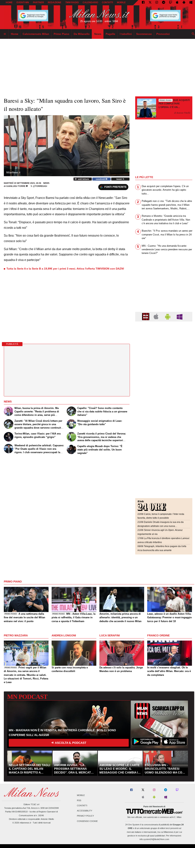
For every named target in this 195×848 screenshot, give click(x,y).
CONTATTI (107, 2)
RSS (79, 800)
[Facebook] (143, 2)
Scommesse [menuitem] (144, 33)
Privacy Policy (85, 816)
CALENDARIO (90, 2)
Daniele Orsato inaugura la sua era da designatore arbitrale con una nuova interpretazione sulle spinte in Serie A (160, 526)
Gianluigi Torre (15, 186)
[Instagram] (156, 2)
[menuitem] (5, 34)
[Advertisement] (163, 347)
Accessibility (84, 811)
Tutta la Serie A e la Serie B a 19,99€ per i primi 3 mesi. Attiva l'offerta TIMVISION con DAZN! (65, 268)
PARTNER (38, 2)
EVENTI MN (23, 2)
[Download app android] (184, 2)
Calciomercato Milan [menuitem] (36, 33)
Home (9, 2)
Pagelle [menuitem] (110, 33)
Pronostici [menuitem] (163, 33)
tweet (119, 179)
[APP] (146, 316)
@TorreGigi (39, 186)
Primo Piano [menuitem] (61, 33)
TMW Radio (72, 2)
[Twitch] (170, 2)
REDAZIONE (54, 2)
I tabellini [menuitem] (126, 33)
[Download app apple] (177, 2)
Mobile (81, 795)
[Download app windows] (190, 2)
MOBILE (121, 2)
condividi (101, 179)
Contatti (82, 805)
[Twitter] (150, 2)
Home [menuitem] (14, 33)
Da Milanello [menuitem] (82, 33)
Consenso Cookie (87, 821)
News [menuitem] (97, 33)
